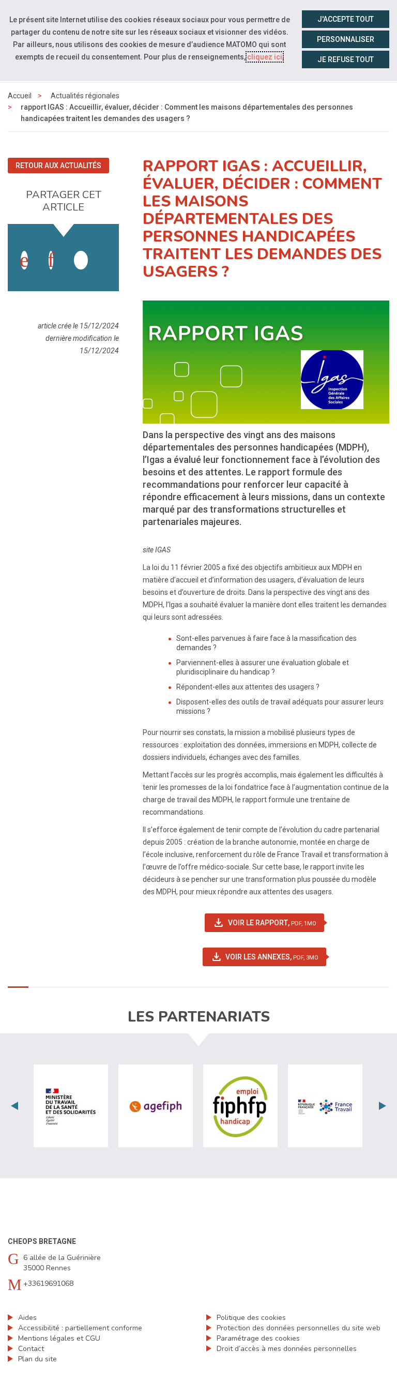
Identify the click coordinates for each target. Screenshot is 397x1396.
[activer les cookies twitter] (81, 260)
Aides (27, 1318)
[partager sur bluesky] (107, 249)
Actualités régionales (85, 96)
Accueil (20, 96)
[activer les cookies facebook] (24, 260)
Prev (14, 1105)
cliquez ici (264, 57)
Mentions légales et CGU (59, 1338)
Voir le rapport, (268, 922)
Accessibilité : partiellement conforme (80, 1328)
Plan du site (37, 1359)
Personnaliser (345, 39)
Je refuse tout (345, 59)
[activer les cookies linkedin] (50, 260)
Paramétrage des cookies (258, 1338)
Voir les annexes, (268, 957)
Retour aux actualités (58, 165)
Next (382, 1105)
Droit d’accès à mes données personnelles (287, 1349)
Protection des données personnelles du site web (298, 1328)
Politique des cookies (251, 1318)
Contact (31, 1349)
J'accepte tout (345, 19)
